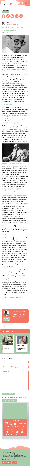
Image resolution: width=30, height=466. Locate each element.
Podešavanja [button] (6, 462)
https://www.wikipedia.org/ (13, 297)
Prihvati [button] (15, 462)
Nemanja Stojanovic (12, 24)
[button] (1, 343)
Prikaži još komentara (9, 400)
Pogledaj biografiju (6, 319)
